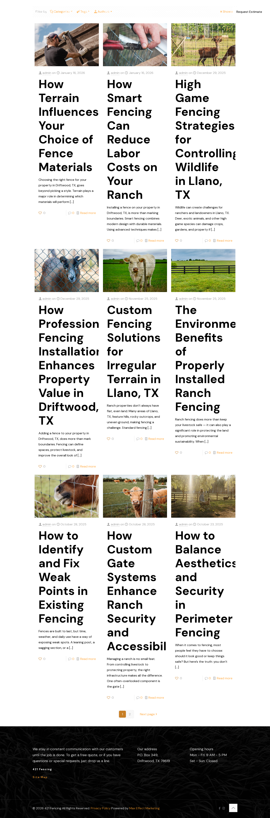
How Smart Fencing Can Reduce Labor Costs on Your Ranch (132, 139)
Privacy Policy (100, 808)
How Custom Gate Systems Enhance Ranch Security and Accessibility (144, 591)
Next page (147, 714)
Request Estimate (249, 12)
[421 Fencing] (13, 12)
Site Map (40, 777)
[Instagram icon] (223, 808)
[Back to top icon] (233, 808)
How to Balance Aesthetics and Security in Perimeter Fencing (206, 584)
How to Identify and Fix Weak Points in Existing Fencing (63, 577)
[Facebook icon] (219, 808)
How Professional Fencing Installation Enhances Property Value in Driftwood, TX (74, 365)
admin (46, 73)
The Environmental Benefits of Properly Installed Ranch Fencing (217, 358)
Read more (88, 213)
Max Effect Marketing (144, 808)
